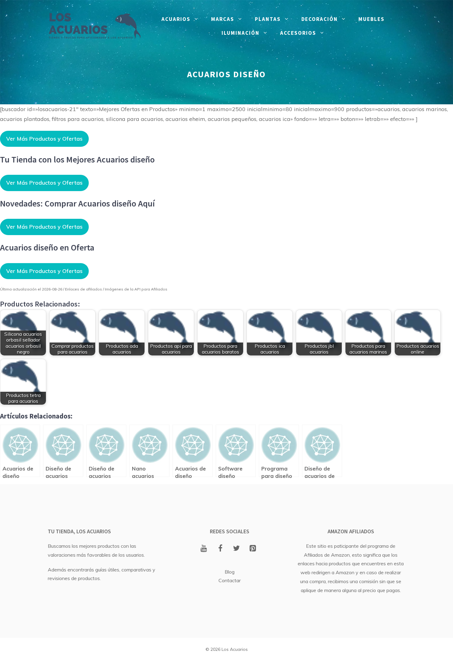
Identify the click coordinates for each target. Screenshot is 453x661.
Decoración (319, 19)
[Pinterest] (253, 549)
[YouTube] (204, 549)
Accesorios (298, 33)
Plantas (268, 19)
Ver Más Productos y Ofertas (44, 138)
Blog (230, 572)
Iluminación (240, 33)
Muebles (371, 19)
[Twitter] (236, 549)
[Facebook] (220, 549)
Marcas (222, 19)
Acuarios (175, 19)
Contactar (229, 580)
